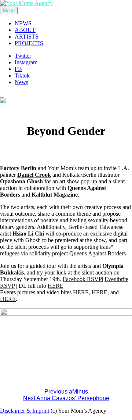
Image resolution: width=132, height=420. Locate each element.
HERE (55, 286)
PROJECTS (29, 43)
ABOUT (25, 30)
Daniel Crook (34, 175)
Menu (9, 10)
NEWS (23, 23)
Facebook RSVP (82, 279)
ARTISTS (26, 36)
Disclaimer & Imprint (24, 411)
